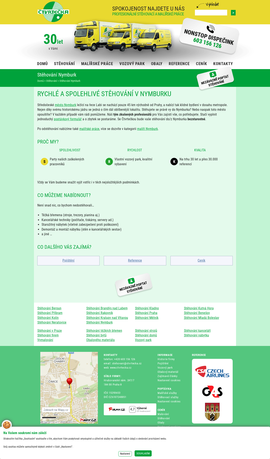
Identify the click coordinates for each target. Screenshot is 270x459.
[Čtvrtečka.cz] (53, 11)
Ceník (201, 260)
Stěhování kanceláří (197, 331)
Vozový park (143, 340)
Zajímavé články (167, 376)
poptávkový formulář (68, 119)
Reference (135, 260)
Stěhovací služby (168, 397)
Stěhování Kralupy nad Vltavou (107, 318)
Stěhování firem (48, 335)
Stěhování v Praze (49, 331)
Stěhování (164, 418)
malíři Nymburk (147, 129)
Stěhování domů (146, 335)
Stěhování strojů (146, 331)
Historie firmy (166, 359)
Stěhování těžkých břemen (104, 331)
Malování (163, 414)
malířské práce (89, 129)
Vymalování (45, 340)
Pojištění (68, 260)
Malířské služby (167, 393)
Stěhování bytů (96, 335)
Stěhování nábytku (196, 335)
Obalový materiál (168, 371)
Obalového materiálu (100, 340)
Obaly (161, 422)
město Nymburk (65, 105)
